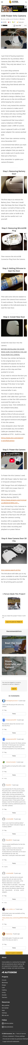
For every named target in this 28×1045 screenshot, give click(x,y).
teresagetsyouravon (12, 701)
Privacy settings (20, 1036)
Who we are (5, 1015)
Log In (14, 689)
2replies (5, 866)
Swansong (9, 934)
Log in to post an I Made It (14, 622)
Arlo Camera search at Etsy (11, 570)
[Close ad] (25, 6)
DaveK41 (8, 785)
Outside (4, 995)
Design (4, 985)
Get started (5, 1008)
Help (3, 1010)
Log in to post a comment (14, 953)
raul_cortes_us (7, 19)
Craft (3, 987)
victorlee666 (9, 819)
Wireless (22, 19)
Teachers (4, 997)
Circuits (15, 19)
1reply (5, 778)
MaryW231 (9, 840)
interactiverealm (11, 762)
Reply (14, 714)
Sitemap (4, 1013)
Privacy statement (8, 1036)
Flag (5, 710)
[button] (2, 2)
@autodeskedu (8, 1027)
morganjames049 (11, 720)
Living (4, 992)
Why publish (5, 1005)
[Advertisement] (14, 8)
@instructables (8, 1023)
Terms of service (21, 1034)
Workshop (5, 982)
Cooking (4, 990)
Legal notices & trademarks (11, 1041)
